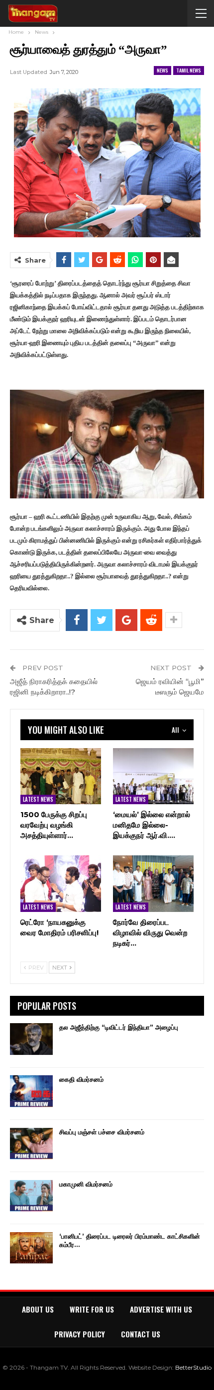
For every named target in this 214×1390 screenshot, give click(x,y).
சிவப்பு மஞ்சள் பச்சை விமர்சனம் (101, 1132)
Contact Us (140, 1333)
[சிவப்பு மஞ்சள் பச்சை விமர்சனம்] (31, 1144)
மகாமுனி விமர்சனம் (85, 1184)
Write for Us (92, 1309)
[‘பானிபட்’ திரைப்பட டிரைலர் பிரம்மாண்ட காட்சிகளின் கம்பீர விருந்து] (31, 1248)
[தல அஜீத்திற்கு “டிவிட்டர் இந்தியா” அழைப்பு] (31, 1039)
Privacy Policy (79, 1333)
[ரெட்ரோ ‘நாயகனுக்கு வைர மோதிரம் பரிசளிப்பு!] (60, 883)
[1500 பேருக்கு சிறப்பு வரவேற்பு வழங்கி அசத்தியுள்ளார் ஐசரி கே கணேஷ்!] (60, 776)
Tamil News (188, 70)
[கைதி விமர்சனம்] (31, 1091)
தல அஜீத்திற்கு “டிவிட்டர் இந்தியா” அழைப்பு (118, 1027)
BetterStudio (193, 1367)
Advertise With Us (161, 1309)
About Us (38, 1309)
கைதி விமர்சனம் (81, 1079)
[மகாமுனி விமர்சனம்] (31, 1196)
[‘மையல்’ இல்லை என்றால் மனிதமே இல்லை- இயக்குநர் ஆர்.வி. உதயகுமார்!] (153, 776)
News (162, 70)
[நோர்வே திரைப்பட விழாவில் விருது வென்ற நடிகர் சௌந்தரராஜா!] (153, 883)
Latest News (38, 799)
